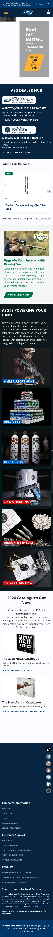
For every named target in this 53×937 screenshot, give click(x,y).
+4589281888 (26, 931)
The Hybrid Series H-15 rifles (14, 882)
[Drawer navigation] (6, 12)
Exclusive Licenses (10, 823)
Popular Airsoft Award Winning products (20, 877)
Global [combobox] (41, 4)
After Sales (7, 840)
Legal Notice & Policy (11, 828)
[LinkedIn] (48, 784)
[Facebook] (48, 756)
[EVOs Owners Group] (48, 790)
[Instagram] (48, 763)
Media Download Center (12, 855)
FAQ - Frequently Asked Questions (16, 850)
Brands (5, 818)
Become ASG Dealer (10, 845)
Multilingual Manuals (12, 860)
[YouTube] (48, 770)
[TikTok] (48, 749)
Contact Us (7, 813)
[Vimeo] (48, 777)
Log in (16, 218)
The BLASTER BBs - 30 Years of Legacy (17, 872)
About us (6, 808)
